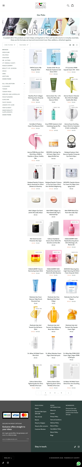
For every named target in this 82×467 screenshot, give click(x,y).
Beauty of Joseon (9, 68)
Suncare (5, 99)
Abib (4, 73)
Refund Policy (54, 426)
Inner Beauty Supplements (7, 111)
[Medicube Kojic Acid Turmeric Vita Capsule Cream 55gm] (71, 314)
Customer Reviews (40, 429)
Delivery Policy (54, 423)
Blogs (51, 435)
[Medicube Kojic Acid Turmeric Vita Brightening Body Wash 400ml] (53, 314)
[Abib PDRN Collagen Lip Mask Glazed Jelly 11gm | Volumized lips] (53, 200)
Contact (52, 413)
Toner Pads (6, 91)
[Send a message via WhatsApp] (78, 463)
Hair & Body (6, 107)
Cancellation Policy (55, 429)
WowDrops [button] (70, 405)
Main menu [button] (39, 405)
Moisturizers (7, 97)
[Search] (68, 5)
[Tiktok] (75, 447)
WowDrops (55, 458)
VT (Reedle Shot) (8, 63)
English (7, 458)
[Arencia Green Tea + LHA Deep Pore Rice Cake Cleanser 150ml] (53, 85)
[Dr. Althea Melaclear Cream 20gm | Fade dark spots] (53, 343)
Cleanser (6, 86)
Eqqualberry (7, 65)
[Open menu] (5, 5)
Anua (4, 71)
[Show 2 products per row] (70, 45)
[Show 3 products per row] (73, 45)
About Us (53, 410)
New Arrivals (38, 417)
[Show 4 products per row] (77, 45)
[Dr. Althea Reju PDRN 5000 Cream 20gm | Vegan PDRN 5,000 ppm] (71, 343)
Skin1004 (5, 57)
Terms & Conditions (56, 419)
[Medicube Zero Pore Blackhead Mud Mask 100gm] (53, 286)
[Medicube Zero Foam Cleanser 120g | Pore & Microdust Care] (35, 286)
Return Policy (54, 432)
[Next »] (68, 393)
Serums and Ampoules (11, 94)
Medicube (6, 52)
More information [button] (55, 406)
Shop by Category (40, 423)
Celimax (5, 55)
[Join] (26, 438)
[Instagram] (79, 447)
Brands (37, 420)
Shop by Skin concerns (41, 426)
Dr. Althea (6, 60)
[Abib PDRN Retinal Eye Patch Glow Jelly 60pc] (71, 200)
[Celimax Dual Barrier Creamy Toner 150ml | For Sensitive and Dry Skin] (53, 228)
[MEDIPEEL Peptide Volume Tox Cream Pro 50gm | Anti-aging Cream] (71, 172)
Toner (4, 89)
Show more (6, 79)
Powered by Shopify (72, 458)
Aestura (5, 76)
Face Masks (6, 102)
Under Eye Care (8, 105)
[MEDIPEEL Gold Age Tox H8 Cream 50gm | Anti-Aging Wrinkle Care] (53, 141)
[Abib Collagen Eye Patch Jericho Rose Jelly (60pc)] (35, 200)
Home (36, 408)
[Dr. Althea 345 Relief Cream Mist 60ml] (35, 343)
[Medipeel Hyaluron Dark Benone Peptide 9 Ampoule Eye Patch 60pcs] (71, 141)
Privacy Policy (54, 416)
